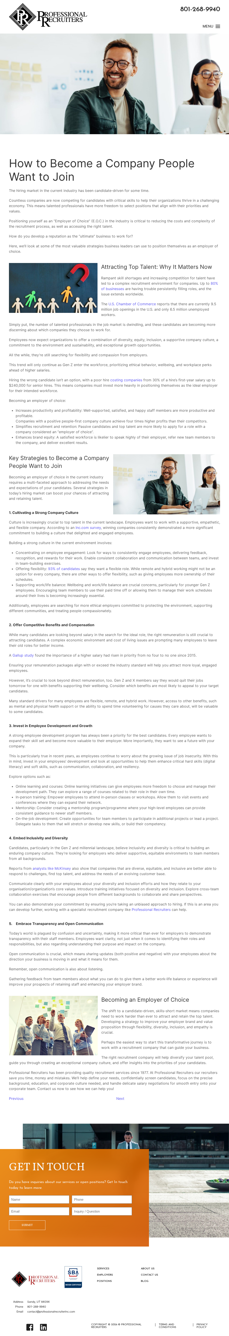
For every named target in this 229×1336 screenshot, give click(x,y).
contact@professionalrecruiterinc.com (51, 1311)
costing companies (126, 380)
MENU (208, 26)
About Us (148, 1268)
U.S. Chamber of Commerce (132, 304)
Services (103, 1268)
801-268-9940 (200, 9)
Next (120, 1098)
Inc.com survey (88, 527)
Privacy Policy (202, 1326)
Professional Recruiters (151, 909)
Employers (105, 1275)
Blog (144, 1281)
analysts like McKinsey (52, 868)
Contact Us (149, 1275)
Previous (16, 1098)
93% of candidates (64, 568)
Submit (27, 1225)
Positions (104, 1281)
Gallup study (23, 655)
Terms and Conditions (167, 1326)
